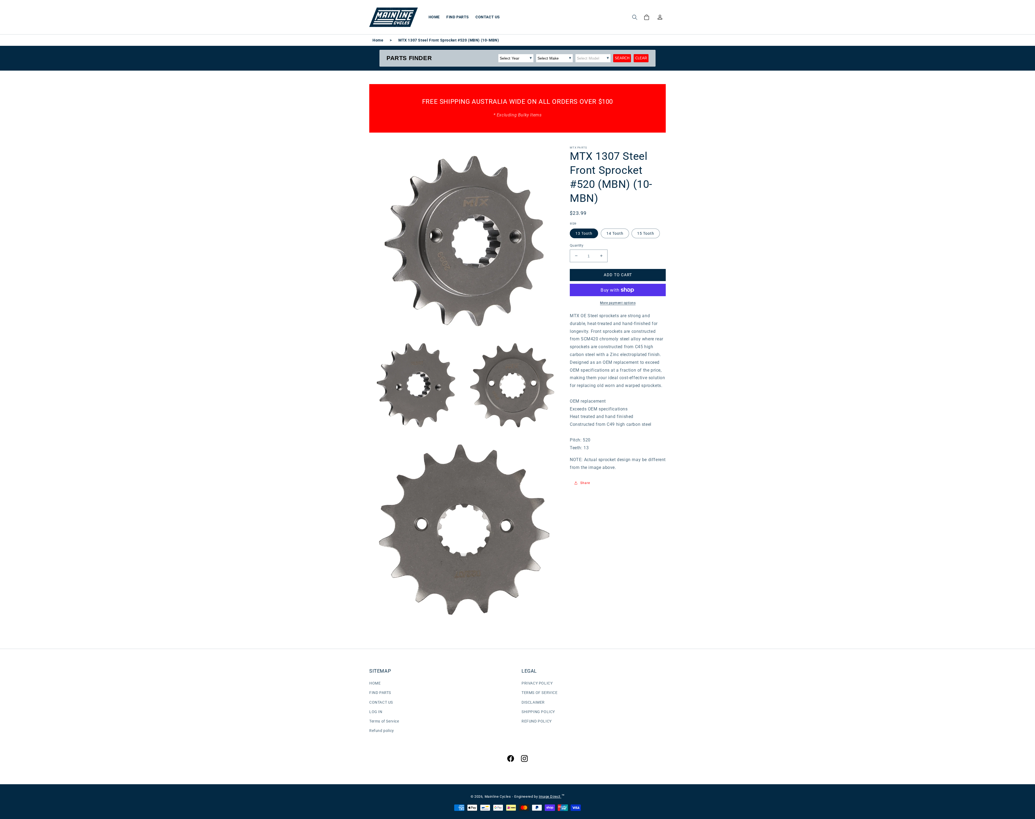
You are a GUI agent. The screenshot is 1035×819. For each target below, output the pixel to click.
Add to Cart (618, 274)
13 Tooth (583, 233)
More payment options (618, 303)
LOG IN (375, 712)
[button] (635, 17)
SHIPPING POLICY (538, 712)
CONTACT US (381, 702)
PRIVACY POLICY (537, 683)
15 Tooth (645, 233)
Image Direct (550, 796)
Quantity (576, 245)
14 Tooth (614, 233)
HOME (375, 683)
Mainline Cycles (498, 796)
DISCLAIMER (533, 702)
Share (585, 483)
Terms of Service (384, 721)
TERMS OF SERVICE (540, 692)
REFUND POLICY (537, 721)
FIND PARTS (380, 692)
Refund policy (381, 730)
